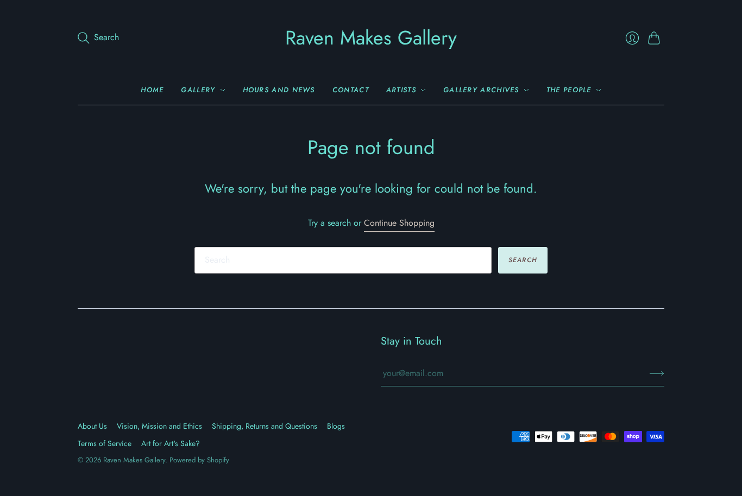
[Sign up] (657, 373)
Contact (350, 90)
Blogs (336, 426)
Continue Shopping (399, 223)
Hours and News (279, 90)
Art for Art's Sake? (170, 443)
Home (152, 90)
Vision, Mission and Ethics (159, 426)
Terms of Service (104, 443)
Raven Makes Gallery (371, 37)
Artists (401, 90)
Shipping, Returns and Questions (264, 426)
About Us (92, 426)
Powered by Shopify (199, 460)
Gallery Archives (481, 90)
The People (569, 90)
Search (522, 260)
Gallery (198, 90)
